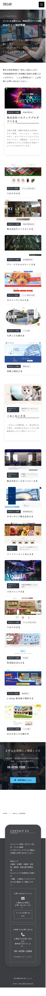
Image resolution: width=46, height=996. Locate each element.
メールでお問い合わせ (23, 914)
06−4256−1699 (23, 951)
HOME (5, 813)
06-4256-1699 (16, 767)
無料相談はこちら (24, 780)
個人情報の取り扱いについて (23, 978)
